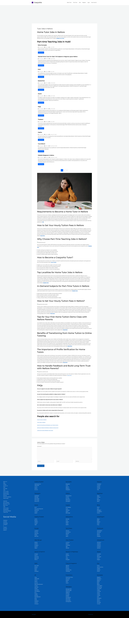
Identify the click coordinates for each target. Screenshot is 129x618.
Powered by (90, 614)
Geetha (40, 132)
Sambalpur (68, 501)
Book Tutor (69, 2)
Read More (41, 52)
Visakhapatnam (38, 484)
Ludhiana (36, 530)
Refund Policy (6, 494)
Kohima (67, 567)
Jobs (80, 2)
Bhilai (98, 520)
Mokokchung (68, 569)
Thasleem (40, 119)
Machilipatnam (38, 596)
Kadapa (36, 588)
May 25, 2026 (52, 58)
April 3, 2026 (52, 121)
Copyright (34, 614)
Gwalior (36, 523)
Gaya (98, 508)
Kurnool (36, 489)
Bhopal (36, 520)
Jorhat (98, 558)
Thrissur (36, 511)
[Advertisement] (64, 13)
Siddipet (67, 595)
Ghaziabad (68, 545)
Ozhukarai (68, 578)
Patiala (36, 534)
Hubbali (98, 595)
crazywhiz (42, 47)
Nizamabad (37, 498)
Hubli (67, 485)
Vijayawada (37, 485)
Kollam (36, 512)
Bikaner (98, 499)
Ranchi (98, 533)
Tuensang (68, 571)
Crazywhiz (38, 2)
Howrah (36, 543)
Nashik (67, 524)
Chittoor (36, 602)
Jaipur (98, 495)
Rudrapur (99, 546)
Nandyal (36, 595)
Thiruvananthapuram (39, 508)
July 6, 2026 (52, 47)
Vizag (36, 577)
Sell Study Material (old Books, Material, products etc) (47, 427)
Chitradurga (99, 587)
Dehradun (99, 542)
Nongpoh (68, 559)
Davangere (99, 588)
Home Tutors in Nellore (41, 419)
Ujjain (36, 524)
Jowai (67, 558)
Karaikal (67, 580)
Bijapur (98, 584)
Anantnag (37, 556)
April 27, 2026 (52, 95)
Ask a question (6, 502)
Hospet (98, 594)
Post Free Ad (93, 2)
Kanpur (67, 543)
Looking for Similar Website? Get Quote (45, 430)
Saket (36, 569)
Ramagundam (69, 589)
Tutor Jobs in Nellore (41, 422)
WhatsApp (5, 523)
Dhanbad (99, 532)
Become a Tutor (6, 503)
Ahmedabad (68, 507)
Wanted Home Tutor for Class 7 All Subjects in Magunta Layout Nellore (57, 56)
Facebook (5, 520)
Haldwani (99, 545)
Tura (66, 556)
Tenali (36, 599)
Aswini (40, 93)
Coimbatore (68, 532)
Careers (4, 484)
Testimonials (5, 498)
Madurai (67, 533)
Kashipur (99, 547)
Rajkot (67, 511)
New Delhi (37, 565)
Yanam (67, 582)
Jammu (36, 555)
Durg (98, 524)
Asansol (36, 546)
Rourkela (67, 498)
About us (5, 481)
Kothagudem (68, 601)
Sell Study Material (7, 510)
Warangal (36, 497)
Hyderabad (37, 495)
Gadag (98, 589)
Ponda (98, 571)
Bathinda (36, 536)
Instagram (5, 524)
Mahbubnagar (69, 590)
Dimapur (67, 568)
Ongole (36, 594)
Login (88, 2)
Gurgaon (99, 485)
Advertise (5, 501)
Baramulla (37, 558)
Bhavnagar (68, 512)
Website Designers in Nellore (46, 155)
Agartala (67, 565)
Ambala (98, 488)
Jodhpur (98, 497)
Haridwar (99, 543)
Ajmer (98, 501)
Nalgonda (68, 591)
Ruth (39, 69)
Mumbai (67, 519)
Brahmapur (68, 499)
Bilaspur (98, 521)
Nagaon (98, 559)
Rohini (36, 568)
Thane (67, 523)
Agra (67, 546)
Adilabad (67, 593)
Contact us (5, 485)
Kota (98, 498)
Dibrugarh (99, 556)
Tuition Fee (5, 512)
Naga (39, 106)
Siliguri (36, 547)
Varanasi (67, 547)
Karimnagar (37, 499)
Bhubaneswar (68, 495)
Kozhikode (37, 510)
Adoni (36, 598)
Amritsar (36, 532)
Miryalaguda (68, 597)
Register (84, 2)
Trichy (67, 534)
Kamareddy (68, 600)
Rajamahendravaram (39, 584)
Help (4, 489)
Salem (67, 536)
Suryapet (67, 594)
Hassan (98, 592)
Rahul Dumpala (42, 45)
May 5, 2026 (52, 71)
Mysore (67, 486)
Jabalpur (36, 521)
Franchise (5, 488)
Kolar (98, 596)
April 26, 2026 (52, 108)
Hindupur (36, 603)
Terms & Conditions (7, 496)
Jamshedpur (99, 530)
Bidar (98, 582)
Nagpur (67, 521)
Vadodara (67, 510)
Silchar (98, 555)
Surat (67, 508)
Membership (5, 509)
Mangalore (68, 489)
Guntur (36, 486)
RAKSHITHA (41, 81)
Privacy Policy (6, 492)
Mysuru (98, 599)
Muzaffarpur (99, 511)
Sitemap (5, 495)
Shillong (67, 555)
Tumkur (98, 603)
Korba (98, 523)
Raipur (98, 519)
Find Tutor (75, 2)
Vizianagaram (37, 591)
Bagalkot (99, 577)
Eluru (36, 592)
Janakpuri (36, 571)
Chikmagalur (99, 585)
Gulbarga (99, 591)
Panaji (98, 565)
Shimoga (99, 602)
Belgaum (67, 488)
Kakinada (36, 587)
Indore (36, 519)
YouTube (5, 521)
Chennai (67, 530)
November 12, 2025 (53, 157)
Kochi (36, 507)
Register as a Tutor (60, 38)
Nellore (47, 47)
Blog (4, 483)
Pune (67, 520)
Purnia (98, 512)
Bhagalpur (99, 510)
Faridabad (99, 484)
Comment (39, 446)
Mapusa (98, 569)
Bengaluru (99, 578)
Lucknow (67, 542)
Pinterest (5, 528)
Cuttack (67, 497)
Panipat (98, 486)
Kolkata (36, 542)
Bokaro (98, 534)
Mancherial (68, 598)
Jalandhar (36, 533)
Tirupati (36, 585)
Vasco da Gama (100, 567)
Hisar (98, 489)
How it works (6, 491)
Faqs (4, 487)
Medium (5, 530)
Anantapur (37, 589)
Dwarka (36, 567)
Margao (98, 568)
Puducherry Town (69, 577)
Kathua (36, 559)
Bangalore (68, 484)
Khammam (37, 501)
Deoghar (99, 536)
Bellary (98, 581)
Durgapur (36, 545)
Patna (98, 507)
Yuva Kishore (41, 143)
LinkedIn (5, 527)
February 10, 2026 (53, 134)
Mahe (67, 581)
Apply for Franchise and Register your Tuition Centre (47, 425)
